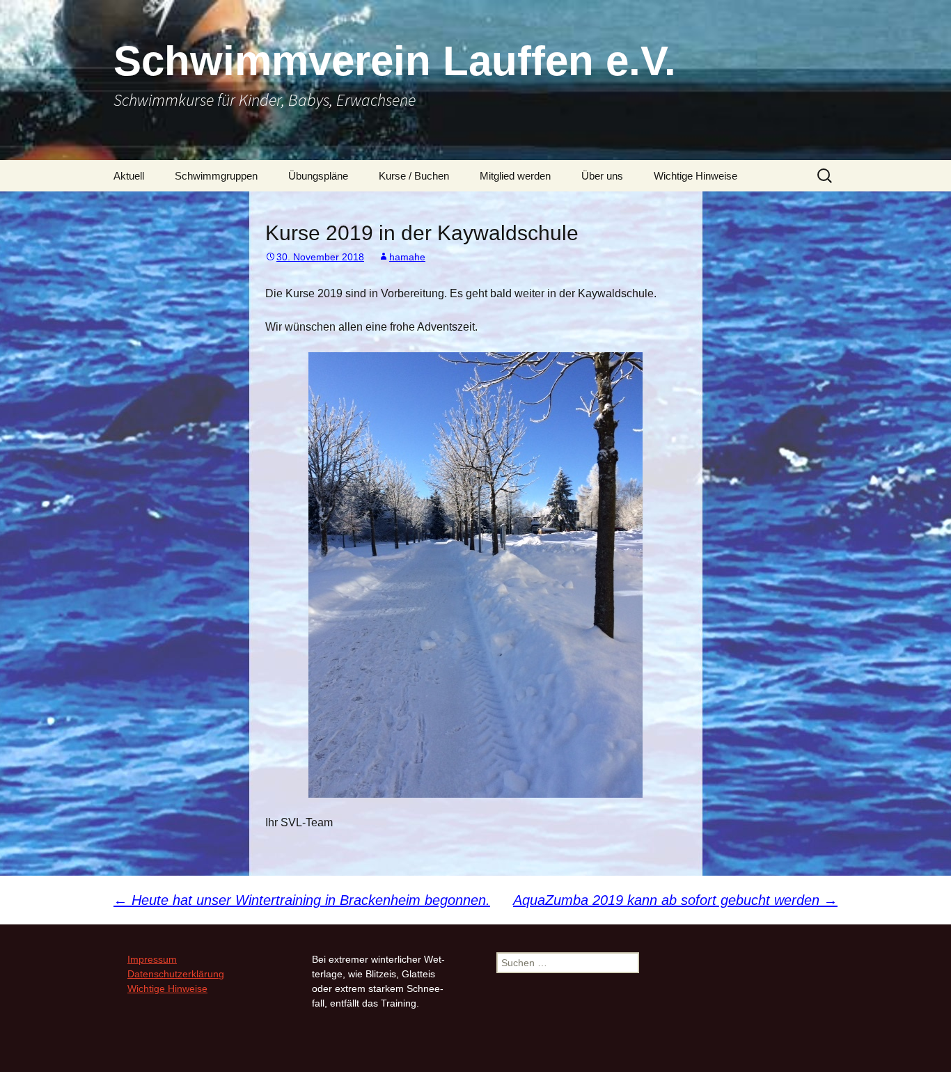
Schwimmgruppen (216, 176)
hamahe (407, 256)
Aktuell (128, 176)
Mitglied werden (515, 176)
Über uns (602, 176)
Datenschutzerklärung (175, 973)
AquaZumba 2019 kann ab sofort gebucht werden (675, 900)
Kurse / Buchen (414, 176)
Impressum (152, 959)
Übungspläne (318, 176)
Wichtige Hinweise (695, 176)
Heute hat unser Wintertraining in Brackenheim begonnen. (301, 900)
